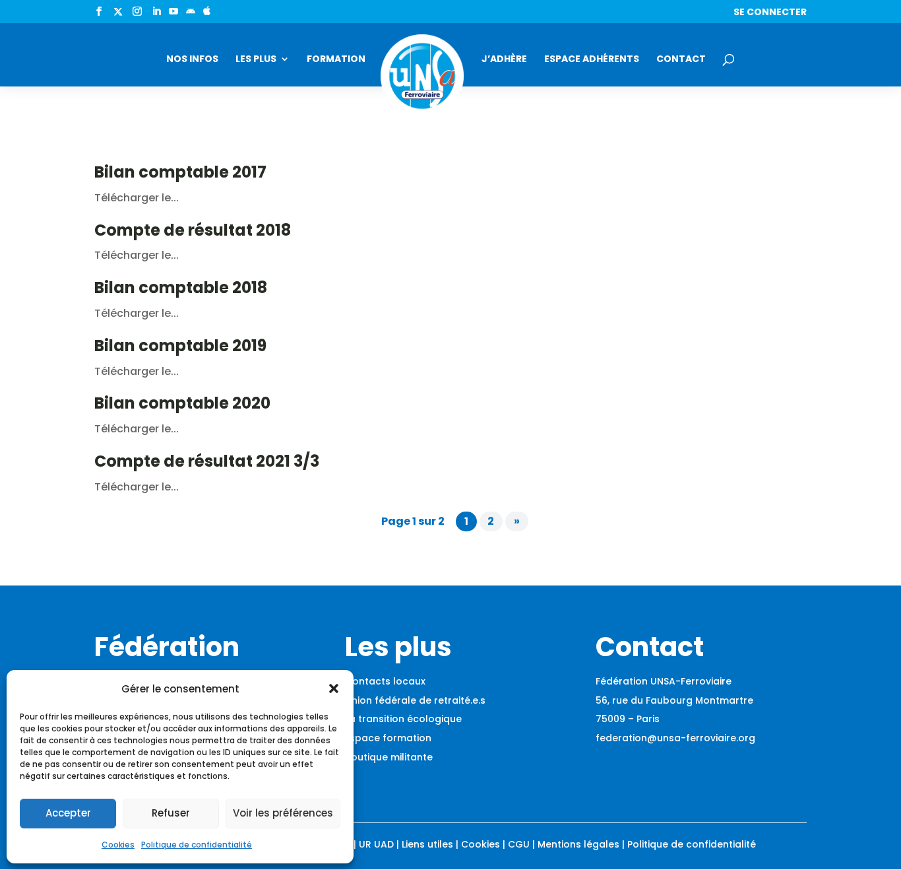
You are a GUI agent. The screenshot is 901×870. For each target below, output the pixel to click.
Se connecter (770, 12)
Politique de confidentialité (196, 844)
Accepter (68, 813)
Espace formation (388, 738)
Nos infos (192, 59)
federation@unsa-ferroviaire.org (675, 738)
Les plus (255, 59)
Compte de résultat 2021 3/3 (206, 461)
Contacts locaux (385, 681)
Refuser (171, 813)
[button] (333, 688)
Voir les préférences (283, 813)
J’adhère (504, 59)
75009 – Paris (628, 718)
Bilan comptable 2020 (182, 403)
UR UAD (376, 844)
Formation (336, 59)
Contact (681, 59)
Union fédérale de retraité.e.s (415, 700)
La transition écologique (403, 718)
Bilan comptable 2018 (180, 287)
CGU (519, 844)
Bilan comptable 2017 (180, 172)
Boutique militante (389, 757)
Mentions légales (578, 844)
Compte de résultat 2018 (192, 230)
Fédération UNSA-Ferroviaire (663, 681)
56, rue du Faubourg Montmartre (674, 700)
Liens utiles (427, 844)
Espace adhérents (591, 59)
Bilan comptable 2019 (180, 345)
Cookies (118, 844)
